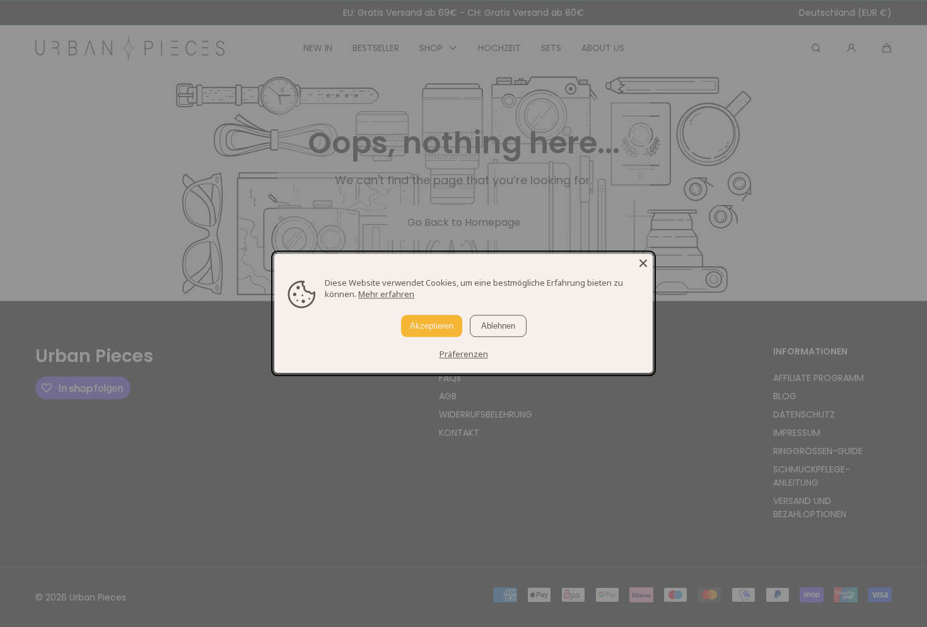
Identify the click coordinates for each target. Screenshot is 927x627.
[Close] (643, 263)
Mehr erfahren (386, 294)
